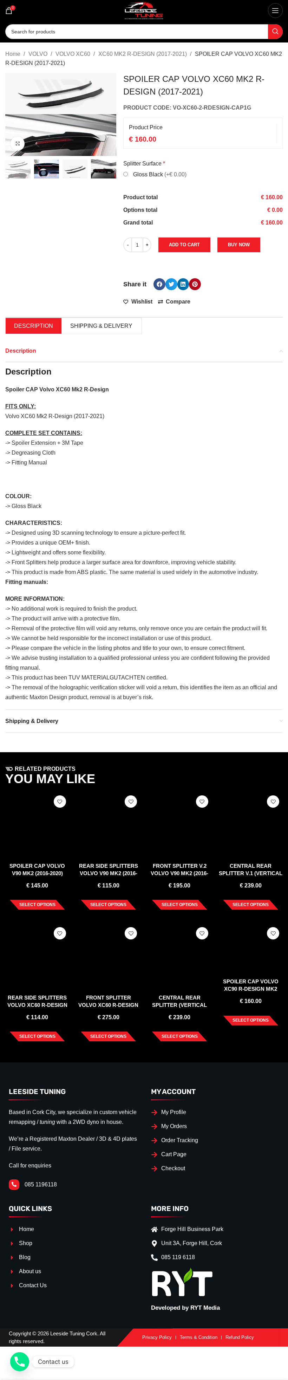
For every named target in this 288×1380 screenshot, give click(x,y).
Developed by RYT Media (185, 1307)
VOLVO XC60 (73, 54)
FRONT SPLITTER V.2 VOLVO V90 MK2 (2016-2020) (179, 873)
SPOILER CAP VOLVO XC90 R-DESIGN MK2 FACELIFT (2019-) (251, 988)
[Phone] (19, 1361)
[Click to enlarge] (18, 144)
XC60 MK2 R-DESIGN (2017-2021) (143, 54)
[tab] (33, 326)
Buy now (239, 244)
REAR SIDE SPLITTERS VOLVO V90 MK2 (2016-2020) (108, 873)
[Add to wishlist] (60, 801)
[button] (159, 284)
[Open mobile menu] (275, 11)
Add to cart (184, 244)
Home (13, 54)
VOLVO (38, 54)
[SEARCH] (275, 31)
